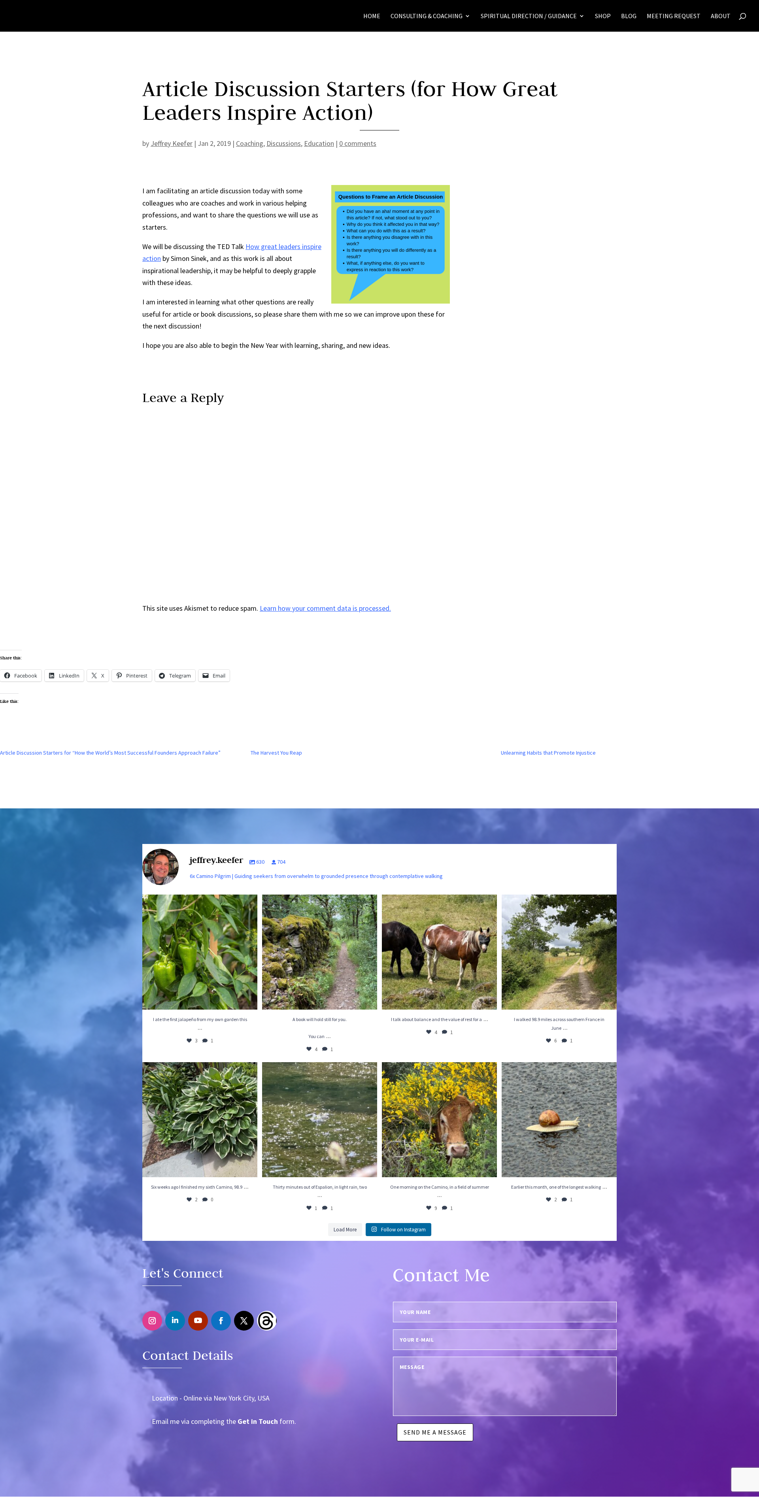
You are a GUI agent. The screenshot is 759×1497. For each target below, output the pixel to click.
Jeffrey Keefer (172, 143)
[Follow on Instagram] (152, 1321)
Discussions (283, 143)
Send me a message (435, 1432)
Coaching (249, 143)
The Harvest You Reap (276, 752)
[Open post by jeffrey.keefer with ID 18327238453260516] (439, 952)
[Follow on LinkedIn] (175, 1321)
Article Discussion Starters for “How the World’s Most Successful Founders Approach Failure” (110, 752)
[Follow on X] (244, 1321)
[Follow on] (267, 1321)
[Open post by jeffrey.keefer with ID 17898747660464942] (559, 1119)
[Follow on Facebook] (221, 1321)
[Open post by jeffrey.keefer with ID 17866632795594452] (199, 1119)
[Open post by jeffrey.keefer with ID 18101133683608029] (199, 952)
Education (319, 143)
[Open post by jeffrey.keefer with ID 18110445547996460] (559, 952)
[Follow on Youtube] (198, 1321)
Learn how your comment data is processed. (325, 608)
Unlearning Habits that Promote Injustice (548, 752)
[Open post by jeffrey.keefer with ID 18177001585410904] (319, 1119)
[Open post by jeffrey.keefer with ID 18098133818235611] (439, 1119)
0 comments (357, 143)
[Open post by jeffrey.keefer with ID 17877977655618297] (319, 952)
